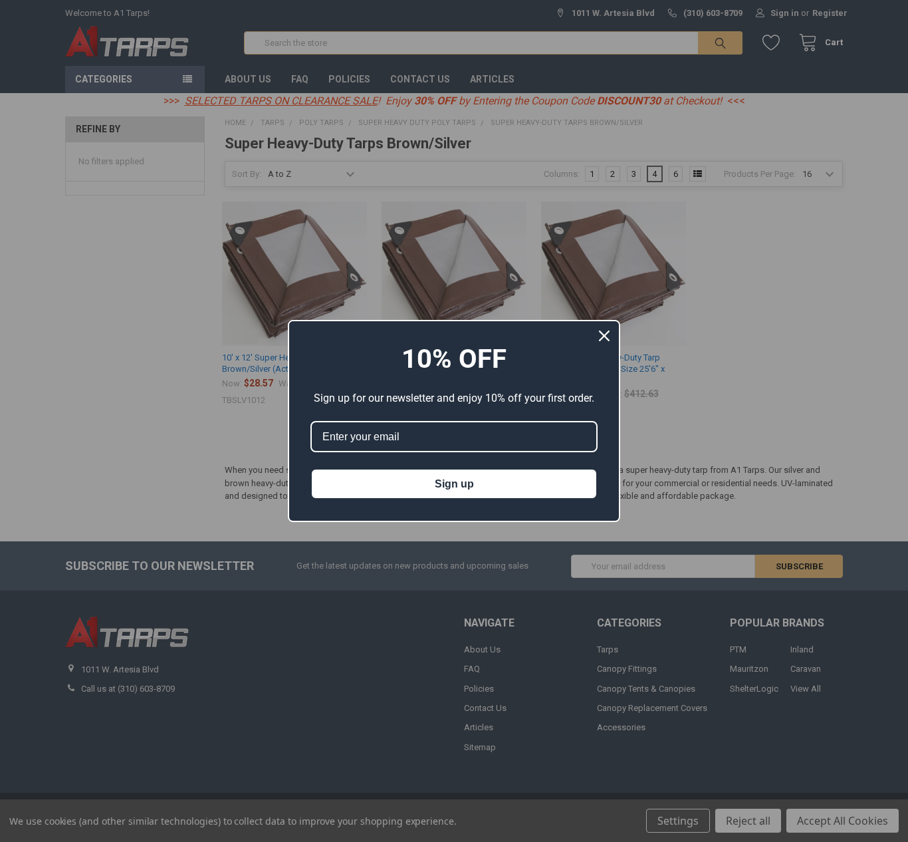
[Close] (604, 336)
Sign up (454, 484)
